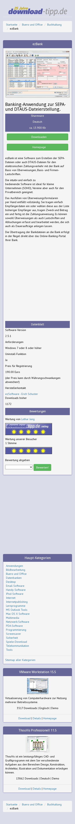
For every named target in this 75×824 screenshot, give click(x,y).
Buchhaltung (54, 24)
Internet (10, 598)
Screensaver (13, 634)
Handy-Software (16, 590)
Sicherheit (12, 638)
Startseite (11, 24)
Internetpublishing (17, 602)
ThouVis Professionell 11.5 (37, 730)
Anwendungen (14, 566)
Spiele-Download (16, 642)
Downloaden (39, 137)
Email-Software (15, 586)
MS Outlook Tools (16, 610)
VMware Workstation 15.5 (37, 672)
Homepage (39, 147)
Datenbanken (14, 578)
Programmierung (16, 630)
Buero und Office (32, 24)
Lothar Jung (28, 419)
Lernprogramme (15, 606)
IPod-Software (14, 594)
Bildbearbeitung (15, 570)
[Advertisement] (37, 281)
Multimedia (12, 618)
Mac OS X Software (18, 614)
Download (24, 718)
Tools (9, 650)
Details (37, 718)
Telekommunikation (17, 646)
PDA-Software (14, 626)
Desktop (11, 582)
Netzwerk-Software (17, 622)
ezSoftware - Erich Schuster (21, 394)
